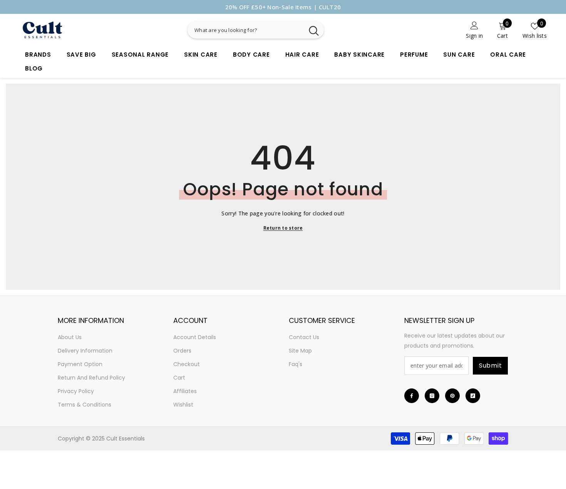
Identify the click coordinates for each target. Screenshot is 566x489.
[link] (438, 30)
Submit (490, 365)
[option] (283, 7)
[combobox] (246, 30)
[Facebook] (411, 395)
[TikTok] (473, 395)
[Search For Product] (285, 30)
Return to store (283, 228)
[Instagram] (432, 395)
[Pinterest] (452, 395)
